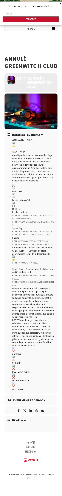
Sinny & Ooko (39, 474)
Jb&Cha (31, 477)
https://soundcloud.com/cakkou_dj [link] (30, 244)
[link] (32, 231)
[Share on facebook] (18, 410)
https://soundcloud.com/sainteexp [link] (30, 234)
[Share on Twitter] (24, 410)
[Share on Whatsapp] (36, 410)
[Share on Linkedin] (30, 410)
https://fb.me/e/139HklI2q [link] (25, 262)
